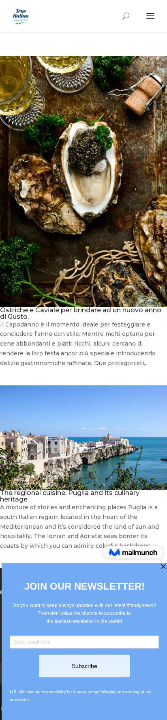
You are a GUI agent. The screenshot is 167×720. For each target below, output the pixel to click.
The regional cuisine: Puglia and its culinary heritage (69, 496)
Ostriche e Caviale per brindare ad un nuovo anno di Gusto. (80, 313)
